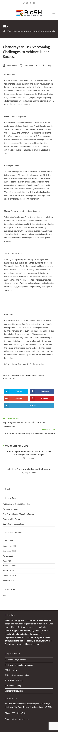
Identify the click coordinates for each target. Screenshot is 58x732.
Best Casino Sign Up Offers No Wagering (18, 514)
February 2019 (8, 581)
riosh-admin (11, 66)
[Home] (4, 31)
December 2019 (9, 576)
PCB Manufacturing (13, 686)
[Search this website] (29, 489)
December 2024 (9, 546)
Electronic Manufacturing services (19, 665)
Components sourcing (14, 691)
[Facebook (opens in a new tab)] (27, 3)
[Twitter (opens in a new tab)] (24, 3)
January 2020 (8, 571)
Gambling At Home (10, 509)
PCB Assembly (11, 670)
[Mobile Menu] (53, 13)
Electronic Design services (15, 660)
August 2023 (8, 556)
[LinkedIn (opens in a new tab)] (33, 3)
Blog (49, 66)
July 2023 (7, 561)
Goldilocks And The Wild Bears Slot (16, 504)
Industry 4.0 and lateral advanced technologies (29, 469)
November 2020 (9, 566)
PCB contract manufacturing (17, 675)
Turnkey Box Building (14, 681)
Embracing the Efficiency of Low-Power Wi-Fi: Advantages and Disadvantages (29, 453)
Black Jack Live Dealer (11, 519)
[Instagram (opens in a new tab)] (30, 3)
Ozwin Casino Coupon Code (13, 524)
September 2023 (9, 551)
